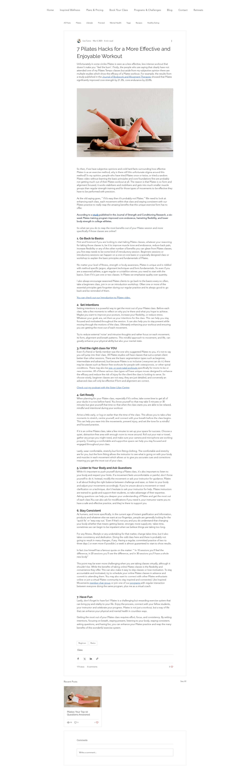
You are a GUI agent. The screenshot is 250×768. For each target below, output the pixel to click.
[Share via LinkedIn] (91, 658)
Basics (92, 643)
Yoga (129, 23)
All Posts (67, 23)
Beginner (82, 643)
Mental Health (115, 23)
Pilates (78, 23)
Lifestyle (89, 23)
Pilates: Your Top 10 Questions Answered (78, 713)
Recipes (139, 23)
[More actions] (171, 40)
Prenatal (101, 23)
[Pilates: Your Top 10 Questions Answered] (83, 696)
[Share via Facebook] (78, 658)
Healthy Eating (153, 23)
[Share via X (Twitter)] (84, 658)
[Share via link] (97, 658)
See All (183, 681)
